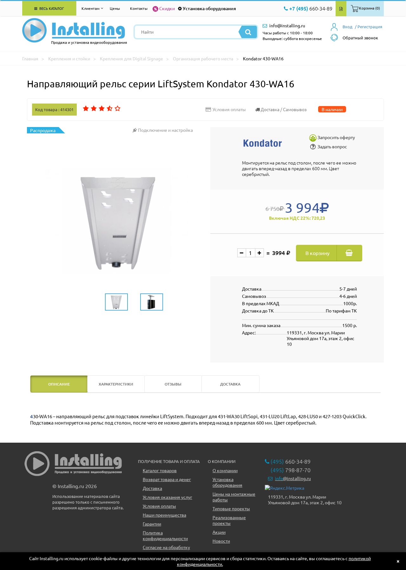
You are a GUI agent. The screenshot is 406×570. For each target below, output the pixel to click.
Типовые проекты (231, 508)
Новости (221, 541)
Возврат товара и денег (167, 479)
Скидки (167, 8)
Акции (219, 532)
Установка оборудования (209, 8)
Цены (115, 8)
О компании (225, 470)
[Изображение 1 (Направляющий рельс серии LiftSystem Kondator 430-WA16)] (116, 221)
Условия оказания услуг (167, 497)
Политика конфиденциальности (165, 535)
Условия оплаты (159, 506)
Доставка (152, 488)
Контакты (138, 8)
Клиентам (91, 8)
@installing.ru (293, 478)
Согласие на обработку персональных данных (166, 550)
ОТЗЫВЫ (173, 384)
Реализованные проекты (229, 520)
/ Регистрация (368, 26)
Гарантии (152, 523)
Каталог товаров (160, 470)
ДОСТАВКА (230, 384)
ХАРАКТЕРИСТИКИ (116, 384)
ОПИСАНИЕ (59, 384)
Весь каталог (51, 8)
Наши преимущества (164, 515)
